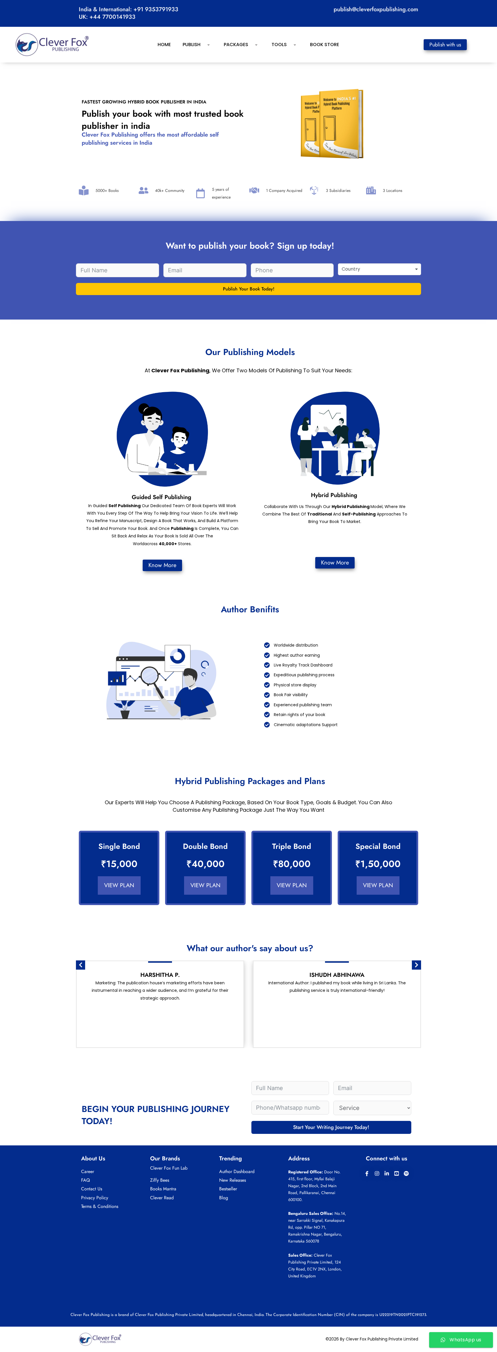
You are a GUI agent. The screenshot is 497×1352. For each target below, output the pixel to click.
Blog (223, 1197)
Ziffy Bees (159, 1180)
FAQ (85, 1180)
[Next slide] (416, 965)
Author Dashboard (237, 1171)
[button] (203, 44)
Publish (191, 44)
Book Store (324, 44)
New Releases (232, 1180)
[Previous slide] (80, 965)
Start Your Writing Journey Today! (331, 1127)
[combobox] (379, 269)
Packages (236, 44)
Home (164, 44)
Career (87, 1171)
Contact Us (91, 1188)
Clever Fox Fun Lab (169, 1168)
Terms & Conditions (99, 1206)
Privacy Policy (94, 1197)
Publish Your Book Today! (248, 289)
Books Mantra (163, 1188)
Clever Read (162, 1197)
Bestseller (228, 1188)
